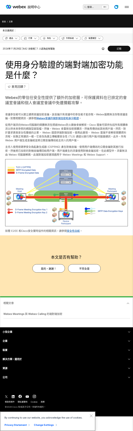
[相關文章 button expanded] (128, 303)
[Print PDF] (103, 49)
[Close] (91, 415)
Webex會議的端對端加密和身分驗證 (57, 118)
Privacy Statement (16, 425)
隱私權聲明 (22, 402)
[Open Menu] (127, 7)
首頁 (4, 21)
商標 (43, 402)
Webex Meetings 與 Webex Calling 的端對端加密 (32, 314)
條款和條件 (9, 402)
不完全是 (84, 268)
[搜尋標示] (85, 7)
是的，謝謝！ (48, 268)
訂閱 (119, 48)
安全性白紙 (73, 230)
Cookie (34, 402)
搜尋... (90, 7)
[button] (116, 7)
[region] (47, 421)
